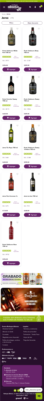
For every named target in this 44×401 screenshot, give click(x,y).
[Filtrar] (11, 23)
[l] (35, 7)
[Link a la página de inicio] (4, 14)
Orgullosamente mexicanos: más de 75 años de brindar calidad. (22, 1)
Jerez (8, 14)
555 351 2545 (10, 372)
